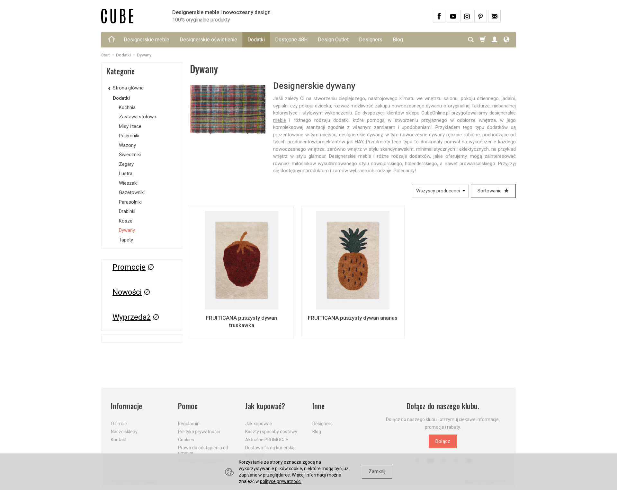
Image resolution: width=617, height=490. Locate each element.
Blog (398, 40)
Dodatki (256, 40)
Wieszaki (128, 183)
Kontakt (119, 439)
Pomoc (188, 406)
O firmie (119, 423)
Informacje (126, 406)
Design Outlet (333, 40)
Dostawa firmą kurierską (270, 447)
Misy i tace (130, 126)
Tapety (126, 240)
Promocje (129, 267)
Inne (318, 406)
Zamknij (377, 471)
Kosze (125, 221)
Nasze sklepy (124, 431)
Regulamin (189, 423)
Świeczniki (130, 154)
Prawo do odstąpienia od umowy (203, 450)
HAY (359, 142)
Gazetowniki (132, 192)
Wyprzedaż (131, 317)
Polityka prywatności (199, 431)
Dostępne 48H (291, 40)
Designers (370, 40)
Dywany (127, 230)
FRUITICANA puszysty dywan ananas (353, 318)
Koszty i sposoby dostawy (271, 431)
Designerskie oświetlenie (208, 40)
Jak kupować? (265, 406)
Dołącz (442, 441)
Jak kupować (258, 423)
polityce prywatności (280, 481)
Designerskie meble (146, 40)
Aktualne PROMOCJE (266, 439)
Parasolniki (130, 202)
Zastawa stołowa (137, 117)
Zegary (126, 164)
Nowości (127, 292)
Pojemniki (129, 136)
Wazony (127, 145)
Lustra (125, 173)
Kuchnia (127, 107)
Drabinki (127, 211)
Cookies (186, 439)
